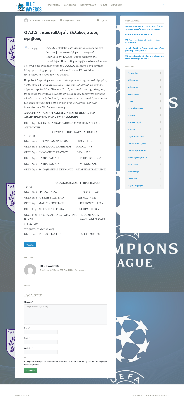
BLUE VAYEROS (36, 20)
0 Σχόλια (103, 20)
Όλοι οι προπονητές (137, 150)
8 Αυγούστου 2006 (71, 20)
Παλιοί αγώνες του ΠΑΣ (138, 157)
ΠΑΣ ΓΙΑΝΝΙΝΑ (54, 5)
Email (27, 338)
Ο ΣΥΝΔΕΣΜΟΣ (70, 5)
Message (28, 302)
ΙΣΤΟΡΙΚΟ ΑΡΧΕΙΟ (88, 5)
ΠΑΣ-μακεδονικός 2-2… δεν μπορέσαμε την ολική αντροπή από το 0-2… (144, 57)
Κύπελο (131, 129)
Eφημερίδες (133, 73)
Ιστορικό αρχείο (135, 122)
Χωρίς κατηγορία (135, 185)
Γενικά (130, 101)
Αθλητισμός (51, 20)
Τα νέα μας (132, 178)
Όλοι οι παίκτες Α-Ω (137, 143)
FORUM (103, 5)
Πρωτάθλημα (134, 171)
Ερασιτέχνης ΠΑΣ (135, 108)
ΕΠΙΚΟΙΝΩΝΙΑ (116, 5)
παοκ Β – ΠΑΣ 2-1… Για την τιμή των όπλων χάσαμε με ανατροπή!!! (144, 49)
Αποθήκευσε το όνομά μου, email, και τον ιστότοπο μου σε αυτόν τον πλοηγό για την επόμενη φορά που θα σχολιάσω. (65, 362)
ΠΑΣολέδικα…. (134, 164)
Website (28, 348)
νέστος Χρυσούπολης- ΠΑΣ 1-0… (140, 34)
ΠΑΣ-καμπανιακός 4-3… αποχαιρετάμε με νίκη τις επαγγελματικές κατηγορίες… (144, 27)
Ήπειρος (132, 115)
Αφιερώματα (133, 94)
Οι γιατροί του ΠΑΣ (136, 136)
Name (27, 328)
